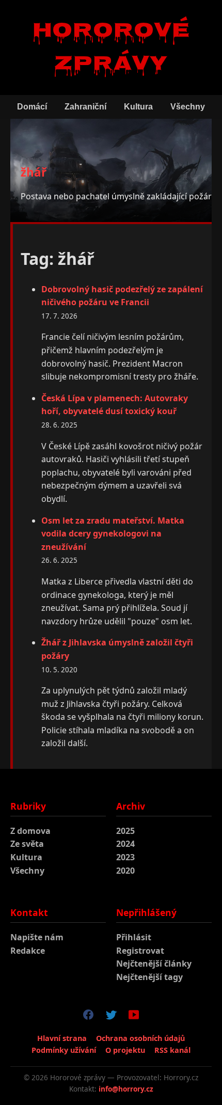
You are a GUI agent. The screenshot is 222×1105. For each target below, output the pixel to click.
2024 (125, 843)
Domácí (32, 106)
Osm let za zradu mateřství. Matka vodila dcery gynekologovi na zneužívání (112, 533)
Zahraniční (85, 106)
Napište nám (37, 937)
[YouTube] (134, 1016)
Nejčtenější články (154, 963)
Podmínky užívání (63, 1050)
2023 (125, 857)
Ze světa (27, 843)
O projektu (125, 1050)
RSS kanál (172, 1050)
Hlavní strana (62, 1038)
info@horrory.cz (126, 1089)
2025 (125, 830)
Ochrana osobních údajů (140, 1038)
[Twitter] (111, 1016)
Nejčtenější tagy (149, 977)
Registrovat (140, 950)
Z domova (30, 830)
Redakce (27, 950)
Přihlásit (133, 937)
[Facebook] (88, 1016)
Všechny (187, 106)
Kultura (138, 106)
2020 (125, 870)
